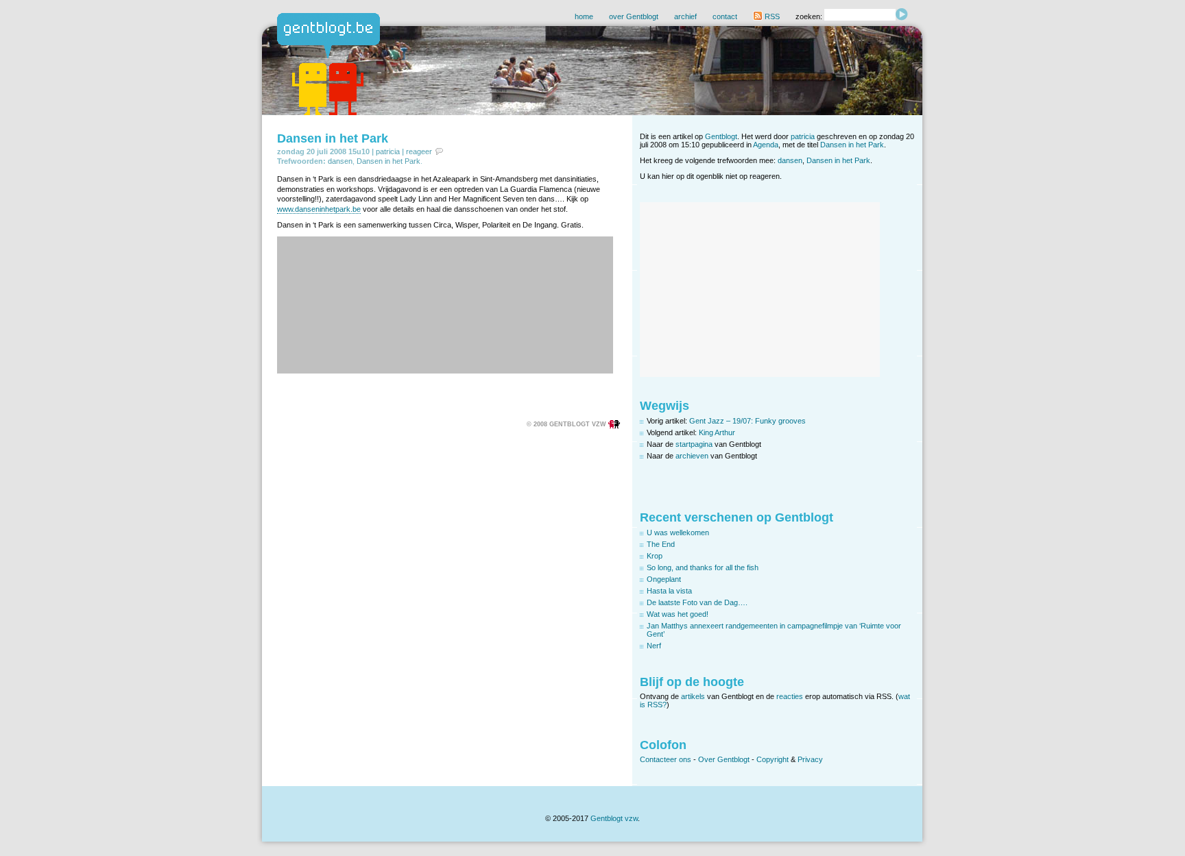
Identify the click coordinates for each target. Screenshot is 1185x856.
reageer (419, 151)
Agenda (765, 144)
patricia (388, 151)
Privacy (810, 759)
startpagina (694, 444)
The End (661, 544)
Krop (654, 556)
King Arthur (717, 432)
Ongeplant (664, 579)
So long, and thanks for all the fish (702, 567)
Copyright (772, 759)
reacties (789, 696)
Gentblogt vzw (614, 818)
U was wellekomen (678, 532)
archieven (691, 456)
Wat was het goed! (677, 614)
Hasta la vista (669, 591)
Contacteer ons (665, 759)
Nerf (654, 645)
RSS (771, 16)
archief (685, 16)
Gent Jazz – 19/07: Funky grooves (747, 421)
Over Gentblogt (724, 759)
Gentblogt (721, 136)
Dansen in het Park (332, 138)
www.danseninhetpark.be (319, 209)
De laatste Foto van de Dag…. (697, 602)
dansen (340, 161)
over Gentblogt (633, 16)
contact (725, 16)
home (584, 16)
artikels (693, 696)
